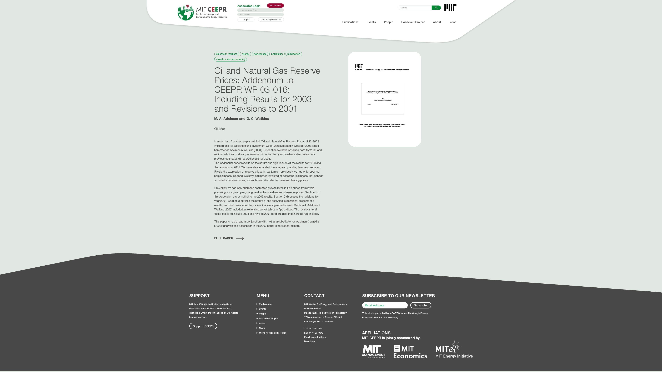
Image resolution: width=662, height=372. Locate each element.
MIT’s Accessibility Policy (272, 332)
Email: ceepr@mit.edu (315, 337)
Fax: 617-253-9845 (313, 332)
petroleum (277, 54)
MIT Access (275, 5)
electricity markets (226, 54)
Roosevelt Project (413, 22)
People (388, 22)
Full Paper (223, 238)
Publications (350, 22)
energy (245, 54)
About (437, 22)
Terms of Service (383, 317)
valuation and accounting (230, 59)
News (453, 22)
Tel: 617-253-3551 (313, 328)
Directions (309, 341)
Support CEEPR (203, 326)
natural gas (260, 54)
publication (293, 54)
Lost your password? (271, 19)
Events (371, 22)
